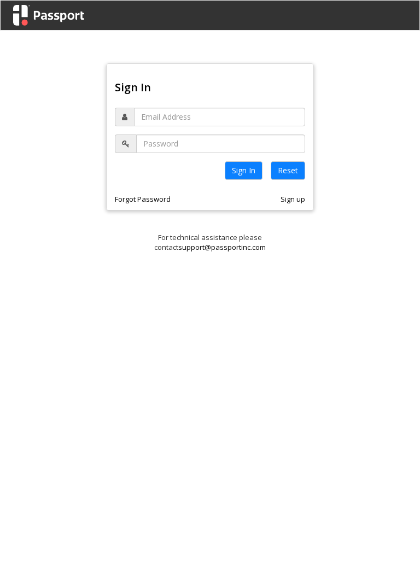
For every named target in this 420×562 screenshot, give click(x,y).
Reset (288, 170)
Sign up (293, 199)
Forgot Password (143, 199)
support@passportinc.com (222, 247)
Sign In (243, 170)
